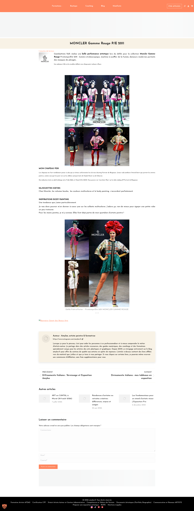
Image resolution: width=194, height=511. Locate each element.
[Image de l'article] (44, 399)
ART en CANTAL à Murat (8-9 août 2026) (62, 397)
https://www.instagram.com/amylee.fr (67, 339)
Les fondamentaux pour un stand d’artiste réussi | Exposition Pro (142, 399)
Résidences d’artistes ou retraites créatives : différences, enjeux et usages (102, 400)
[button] (4, 506)
